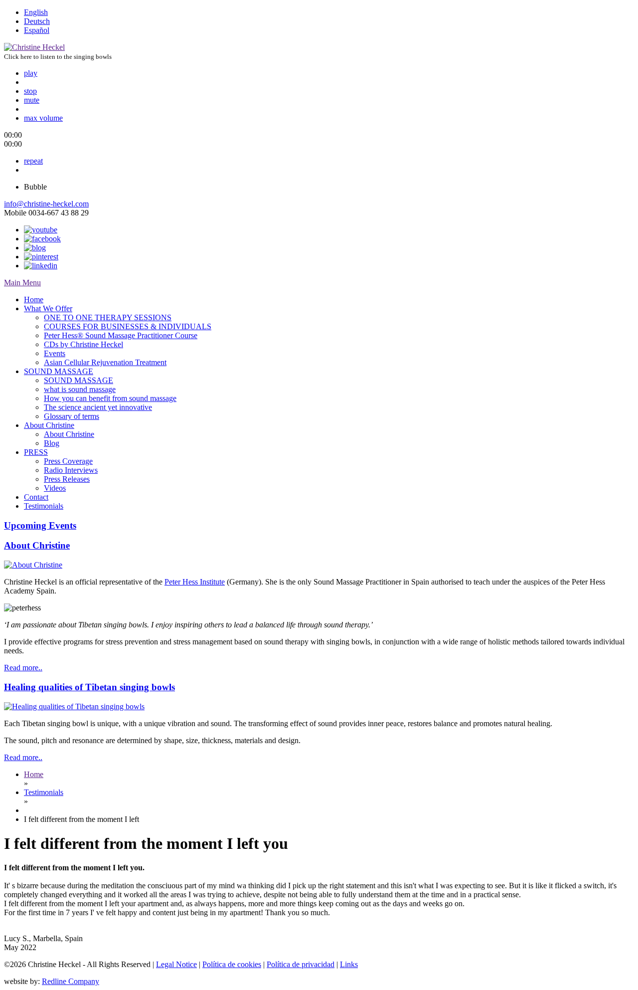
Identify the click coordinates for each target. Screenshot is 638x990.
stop (30, 91)
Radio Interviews (71, 470)
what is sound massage (80, 389)
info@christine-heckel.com (46, 203)
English (36, 12)
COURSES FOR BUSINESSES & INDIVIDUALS (127, 326)
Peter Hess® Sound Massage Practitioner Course (120, 335)
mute (31, 100)
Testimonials (43, 506)
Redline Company (70, 981)
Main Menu (22, 282)
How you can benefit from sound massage (110, 398)
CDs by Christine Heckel (83, 344)
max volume (43, 118)
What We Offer (48, 308)
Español (36, 30)
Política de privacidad (300, 964)
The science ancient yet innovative (98, 407)
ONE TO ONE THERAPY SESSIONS (107, 317)
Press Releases (67, 479)
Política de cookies (231, 964)
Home (33, 299)
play (30, 73)
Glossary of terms (71, 416)
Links (349, 964)
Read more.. (23, 667)
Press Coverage (68, 461)
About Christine (49, 425)
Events (54, 353)
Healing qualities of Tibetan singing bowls (89, 687)
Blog (51, 443)
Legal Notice (176, 964)
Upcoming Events (40, 525)
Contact (36, 497)
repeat (33, 161)
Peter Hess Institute (194, 582)
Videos (55, 488)
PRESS (36, 452)
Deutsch (37, 21)
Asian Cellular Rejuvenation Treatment (105, 362)
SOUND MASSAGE (58, 371)
